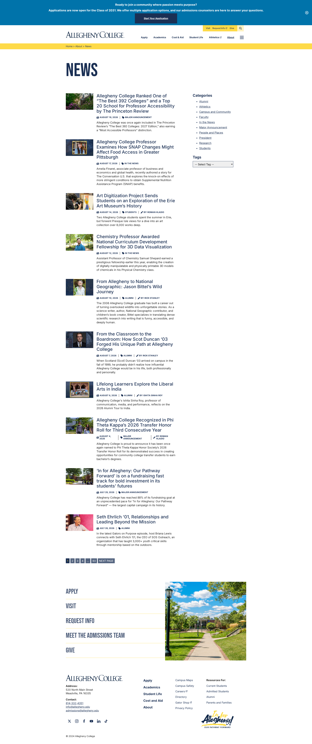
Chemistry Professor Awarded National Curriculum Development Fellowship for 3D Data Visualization (134, 242)
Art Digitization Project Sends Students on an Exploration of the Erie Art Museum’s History (136, 201)
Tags (197, 157)
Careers (180, 691)
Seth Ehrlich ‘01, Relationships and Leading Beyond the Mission (133, 519)
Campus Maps (184, 680)
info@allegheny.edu (78, 706)
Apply (144, 37)
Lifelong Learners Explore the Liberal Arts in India (135, 386)
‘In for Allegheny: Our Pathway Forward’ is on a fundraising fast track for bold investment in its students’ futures (130, 478)
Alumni (203, 101)
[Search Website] (240, 28)
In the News (207, 122)
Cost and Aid (153, 701)
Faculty (203, 117)
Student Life (196, 37)
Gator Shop (182, 702)
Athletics (214, 37)
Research (205, 143)
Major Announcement (213, 127)
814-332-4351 (74, 703)
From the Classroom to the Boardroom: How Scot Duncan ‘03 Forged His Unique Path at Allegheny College (135, 341)
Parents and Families (219, 702)
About (230, 37)
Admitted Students (217, 691)
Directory (181, 696)
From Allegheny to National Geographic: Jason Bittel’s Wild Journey (129, 286)
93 (94, 560)
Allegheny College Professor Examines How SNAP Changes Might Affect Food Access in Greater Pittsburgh (135, 149)
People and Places (211, 132)
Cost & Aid (178, 37)
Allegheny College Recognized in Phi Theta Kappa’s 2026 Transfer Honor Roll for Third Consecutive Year (135, 425)
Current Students (216, 685)
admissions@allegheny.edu (82, 710)
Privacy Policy (184, 708)
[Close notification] (307, 13)
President (205, 137)
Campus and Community (215, 111)
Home (69, 46)
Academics (159, 37)
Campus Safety (184, 685)
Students (205, 148)
